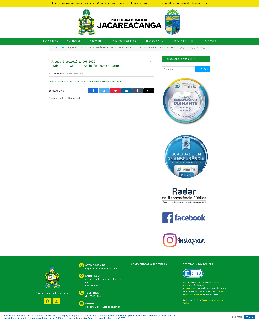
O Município (73, 41)
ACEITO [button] (249, 317)
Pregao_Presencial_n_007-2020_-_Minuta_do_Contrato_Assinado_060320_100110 (88, 81)
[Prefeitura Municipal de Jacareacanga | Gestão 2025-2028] (129, 22)
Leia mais (81, 318)
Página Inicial (51, 41)
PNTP (195, 300)
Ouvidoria (210, 41)
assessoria (192, 288)
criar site (201, 282)
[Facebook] (47, 301)
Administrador (59, 74)
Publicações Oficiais (124, 41)
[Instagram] (56, 301)
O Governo (96, 41)
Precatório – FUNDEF (185, 41)
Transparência (154, 41)
